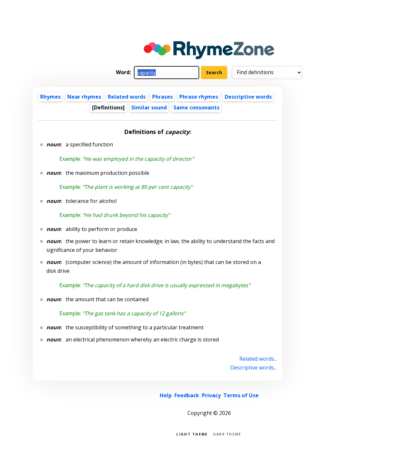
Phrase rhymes (198, 96)
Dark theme (227, 434)
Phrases (162, 96)
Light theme (192, 434)
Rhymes (50, 96)
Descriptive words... (253, 367)
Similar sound (149, 107)
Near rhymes (84, 96)
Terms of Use (241, 395)
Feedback (186, 395)
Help (166, 395)
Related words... (258, 358)
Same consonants (196, 107)
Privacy (211, 395)
